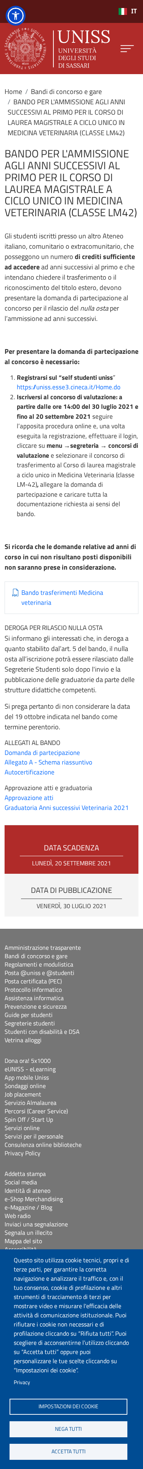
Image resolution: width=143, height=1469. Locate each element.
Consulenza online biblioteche (43, 1144)
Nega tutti (68, 1429)
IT (134, 11)
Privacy (22, 1382)
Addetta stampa (25, 1173)
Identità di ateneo (27, 1190)
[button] (16, 16)
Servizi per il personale (34, 1136)
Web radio (18, 1215)
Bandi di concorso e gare (66, 91)
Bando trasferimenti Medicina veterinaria (62, 597)
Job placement (23, 1094)
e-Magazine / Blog (28, 1207)
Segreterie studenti (30, 1023)
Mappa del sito (23, 1241)
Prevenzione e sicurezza (36, 1006)
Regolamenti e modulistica (39, 964)
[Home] (57, 48)
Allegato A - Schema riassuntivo (48, 762)
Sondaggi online (25, 1086)
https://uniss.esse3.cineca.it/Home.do (69, 387)
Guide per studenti (29, 1015)
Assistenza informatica (34, 998)
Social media (21, 1182)
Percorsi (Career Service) (36, 1111)
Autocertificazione (30, 772)
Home (13, 91)
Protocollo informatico (33, 989)
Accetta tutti (68, 1451)
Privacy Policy (22, 1153)
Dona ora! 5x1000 (28, 1060)
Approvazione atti (29, 798)
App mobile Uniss (27, 1077)
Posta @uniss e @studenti (39, 973)
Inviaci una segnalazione (36, 1224)
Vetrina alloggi (23, 1040)
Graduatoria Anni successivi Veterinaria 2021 (67, 808)
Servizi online (22, 1128)
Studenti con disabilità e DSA (42, 1031)
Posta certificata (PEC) (33, 981)
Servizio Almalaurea (30, 1102)
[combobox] (127, 11)
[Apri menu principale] (127, 49)
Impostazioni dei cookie (68, 1406)
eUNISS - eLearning (30, 1069)
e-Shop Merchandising (34, 1199)
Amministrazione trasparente (43, 947)
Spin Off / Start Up (29, 1119)
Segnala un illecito (28, 1232)
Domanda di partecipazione (42, 753)
